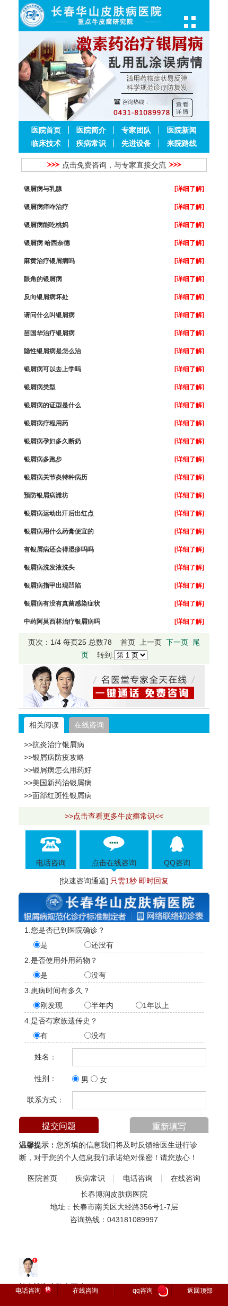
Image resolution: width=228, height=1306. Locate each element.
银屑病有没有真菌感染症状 (62, 603)
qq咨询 (149, 1291)
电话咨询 (138, 1178)
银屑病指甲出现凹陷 (52, 585)
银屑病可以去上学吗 (52, 368)
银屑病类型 (40, 386)
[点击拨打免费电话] (114, 704)
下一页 (177, 642)
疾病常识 (91, 143)
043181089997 (132, 1219)
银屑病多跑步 (43, 458)
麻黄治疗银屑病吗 (49, 260)
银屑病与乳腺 (43, 188)
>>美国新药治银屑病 (58, 782)
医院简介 (91, 130)
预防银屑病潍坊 (46, 495)
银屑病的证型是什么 (52, 404)
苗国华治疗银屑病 (49, 332)
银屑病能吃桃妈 (46, 224)
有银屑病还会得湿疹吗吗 (59, 549)
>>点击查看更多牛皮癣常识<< (114, 816)
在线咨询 (89, 725)
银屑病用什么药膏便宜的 (59, 531)
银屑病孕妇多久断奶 (52, 440)
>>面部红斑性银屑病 (58, 795)
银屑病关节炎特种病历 (55, 477)
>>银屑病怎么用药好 (58, 770)
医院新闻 (182, 130)
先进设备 (136, 143)
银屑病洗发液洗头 (49, 567)
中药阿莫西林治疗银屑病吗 (62, 621)
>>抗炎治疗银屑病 (54, 744)
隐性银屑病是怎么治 (52, 350)
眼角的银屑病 (43, 278)
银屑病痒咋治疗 (46, 206)
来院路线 (182, 143)
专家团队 (136, 130)
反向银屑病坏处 (46, 296)
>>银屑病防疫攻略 (54, 757)
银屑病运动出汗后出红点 (59, 513)
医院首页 (46, 130)
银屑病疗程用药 (46, 422)
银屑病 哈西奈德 (47, 242)
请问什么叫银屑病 (49, 314)
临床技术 (46, 143)
